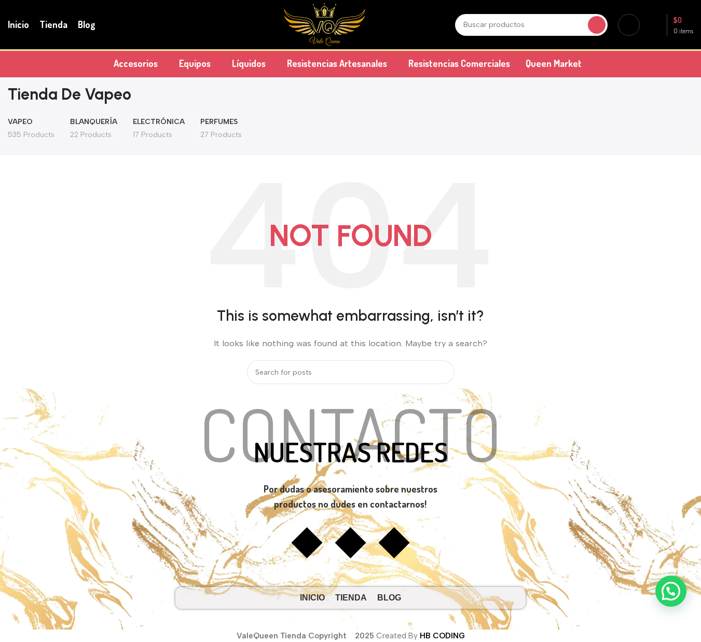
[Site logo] (324, 24)
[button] (670, 591)
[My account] (629, 25)
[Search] (597, 25)
